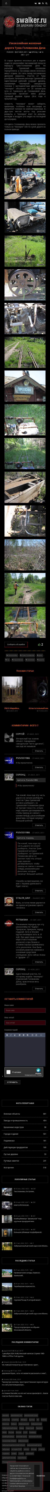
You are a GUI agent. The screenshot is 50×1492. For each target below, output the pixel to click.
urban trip (6, 1420)
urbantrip (15, 1420)
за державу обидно (9, 1441)
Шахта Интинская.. (21, 1205)
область (41, 1449)
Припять (39, 1428)
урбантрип (29, 1453)
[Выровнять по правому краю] (27, 1035)
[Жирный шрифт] (7, 1035)
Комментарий (11, 1030)
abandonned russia (31, 1415)
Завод (21, 1428)
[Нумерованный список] (36, 1035)
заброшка (6, 1449)
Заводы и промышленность (25, 1120)
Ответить (39, 751)
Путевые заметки (25, 1161)
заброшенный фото (34, 1445)
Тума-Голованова (28, 655)
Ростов (18, 1432)
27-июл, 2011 (21, 52)
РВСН (4, 1432)
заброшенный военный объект (14, 1445)
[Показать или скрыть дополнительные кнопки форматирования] (41, 1035)
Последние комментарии (25, 1342)
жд (8, 660)
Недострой (30, 1428)
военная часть (21, 1436)
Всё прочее (25, 1167)
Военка (43, 1420)
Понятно (38, 1476)
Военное (6, 1424)
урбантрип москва (9, 1458)
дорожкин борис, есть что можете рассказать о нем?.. (24, 1373)
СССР (25, 1432)
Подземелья (25, 1140)
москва (33, 1449)
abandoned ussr (16, 1415)
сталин (21, 1453)
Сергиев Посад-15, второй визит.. (27, 1300)
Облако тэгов (25, 1406)
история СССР (17, 1449)
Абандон (24, 1420)
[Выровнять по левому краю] (20, 1035)
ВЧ (38, 1420)
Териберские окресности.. (24, 1286)
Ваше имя (9, 1005)
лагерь (26, 1449)
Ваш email (9, 1017)
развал (14, 1453)
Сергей (20, 734)
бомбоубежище (8, 1436)
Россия (11, 1432)
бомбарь (32, 1432)
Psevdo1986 (23, 758)
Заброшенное (24, 1424)
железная (31, 660)
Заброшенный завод (10, 1428)
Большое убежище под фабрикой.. (28, 1232)
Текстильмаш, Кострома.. (24, 1191)
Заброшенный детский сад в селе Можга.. (31, 1246)
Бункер (31, 1420)
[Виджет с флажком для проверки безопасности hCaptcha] (23, 1072)
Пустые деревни (25, 1154)
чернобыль (22, 1458)
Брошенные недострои (25, 1127)
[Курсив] (11, 1035)
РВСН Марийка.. (12, 708)
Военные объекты (25, 1114)
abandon (6, 1415)
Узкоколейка (12, 655)
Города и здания (25, 1134)
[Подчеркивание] (15, 1035)
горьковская (18, 660)
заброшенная (23, 1441)
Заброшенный (36, 1424)
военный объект (35, 1436)
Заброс (13, 1424)
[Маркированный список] (32, 1035)
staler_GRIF (23, 898)
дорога (41, 660)
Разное (10, 52)
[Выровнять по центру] (24, 1035)
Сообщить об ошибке (16, 644)
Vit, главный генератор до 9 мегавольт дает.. (20, 1365)
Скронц (34, 52)
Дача (40, 655)
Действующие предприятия (25, 1147)
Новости (6, 1475)
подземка (6, 1453)
